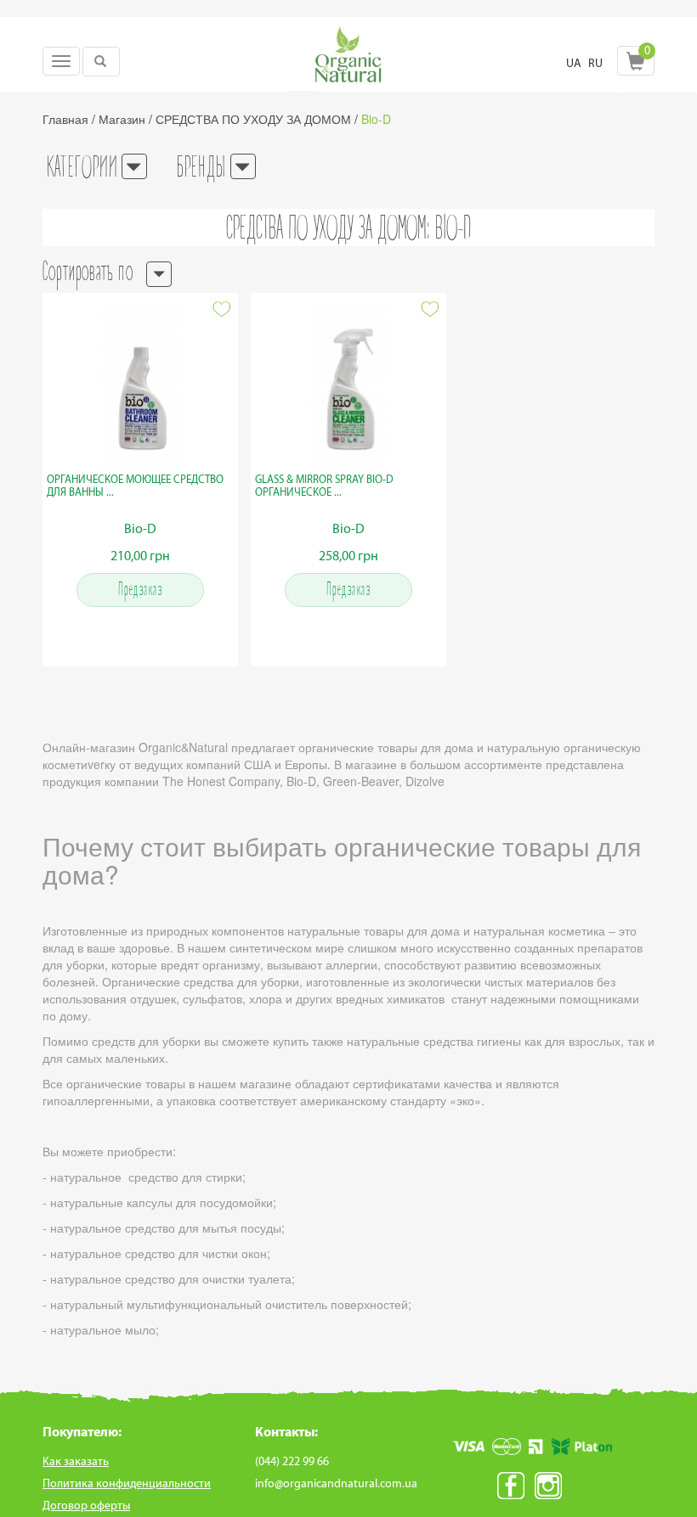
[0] (635, 66)
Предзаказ (140, 590)
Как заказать (75, 1461)
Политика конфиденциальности (126, 1483)
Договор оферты (86, 1505)
